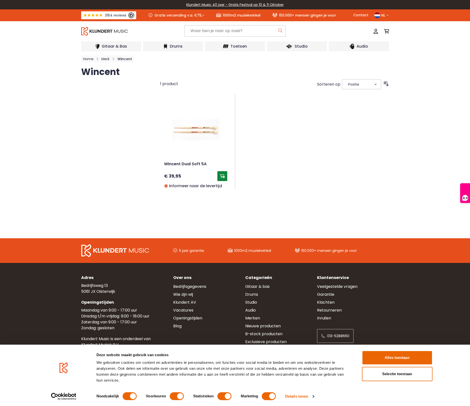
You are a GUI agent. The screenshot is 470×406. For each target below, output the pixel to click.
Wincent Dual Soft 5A (185, 164)
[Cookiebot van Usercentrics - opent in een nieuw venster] (63, 396)
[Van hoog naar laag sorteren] (386, 84)
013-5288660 (338, 335)
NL (383, 15)
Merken (252, 318)
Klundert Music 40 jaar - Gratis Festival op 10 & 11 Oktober (235, 4)
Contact (360, 15)
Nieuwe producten (263, 326)
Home (88, 58)
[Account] (375, 31)
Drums (251, 294)
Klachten (326, 302)
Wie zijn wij (183, 294)
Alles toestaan (397, 357)
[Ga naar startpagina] (132, 31)
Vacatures (183, 310)
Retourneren (329, 310)
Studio (251, 302)
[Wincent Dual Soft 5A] (195, 129)
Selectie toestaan (397, 374)
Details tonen (296, 396)
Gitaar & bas (257, 286)
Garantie (325, 294)
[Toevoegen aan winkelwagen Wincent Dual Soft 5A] (222, 176)
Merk (105, 58)
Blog (177, 326)
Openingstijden (187, 318)
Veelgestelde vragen (337, 286)
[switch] (177, 396)
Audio (250, 310)
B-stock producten (263, 334)
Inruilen (324, 318)
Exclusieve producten (266, 342)
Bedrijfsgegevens (189, 286)
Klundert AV (184, 302)
